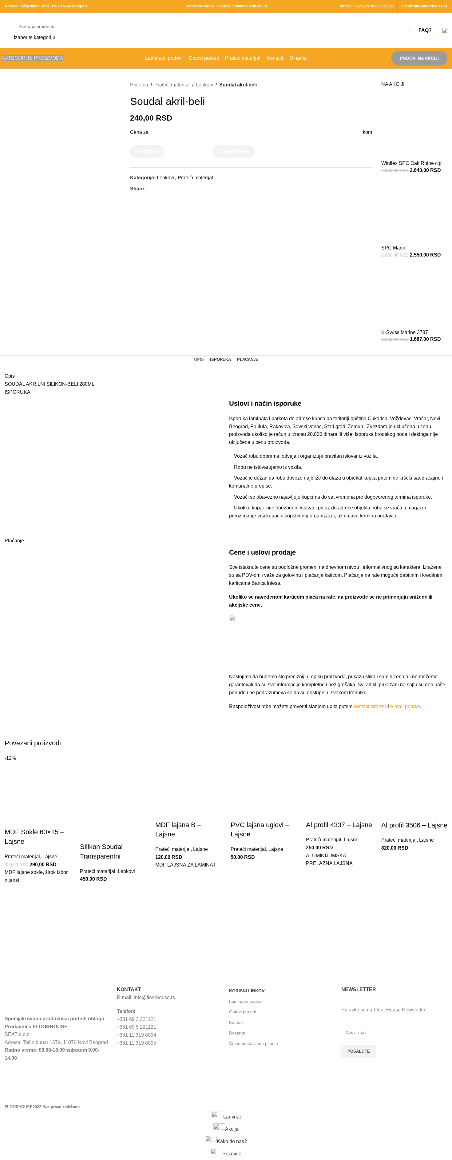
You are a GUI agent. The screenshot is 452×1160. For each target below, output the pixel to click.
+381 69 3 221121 (136, 1019)
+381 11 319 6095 (136, 1043)
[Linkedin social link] (170, 189)
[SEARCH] (397, 30)
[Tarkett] (39, 933)
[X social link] (156, 189)
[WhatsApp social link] (177, 189)
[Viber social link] (184, 189)
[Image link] (50, 996)
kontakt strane (369, 706)
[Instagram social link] (363, 1093)
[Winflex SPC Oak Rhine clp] (414, 126)
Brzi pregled (12, 899)
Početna (139, 84)
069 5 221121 (382, 6)
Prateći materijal (172, 84)
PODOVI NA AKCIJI (419, 58)
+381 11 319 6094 (136, 1035)
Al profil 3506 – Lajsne (414, 825)
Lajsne (49, 856)
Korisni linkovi (247, 990)
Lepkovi (204, 84)
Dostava (237, 1032)
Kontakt (236, 1022)
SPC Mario (393, 247)
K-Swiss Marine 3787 (404, 332)
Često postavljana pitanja (253, 1043)
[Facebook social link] (149, 189)
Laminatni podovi (245, 1001)
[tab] (199, 359)
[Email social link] (163, 189)
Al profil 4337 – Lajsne (339, 825)
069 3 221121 (357, 6)
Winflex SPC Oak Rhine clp (411, 163)
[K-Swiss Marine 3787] (414, 295)
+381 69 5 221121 (136, 1027)
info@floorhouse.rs (430, 6)
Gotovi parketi (242, 1011)
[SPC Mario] (414, 211)
